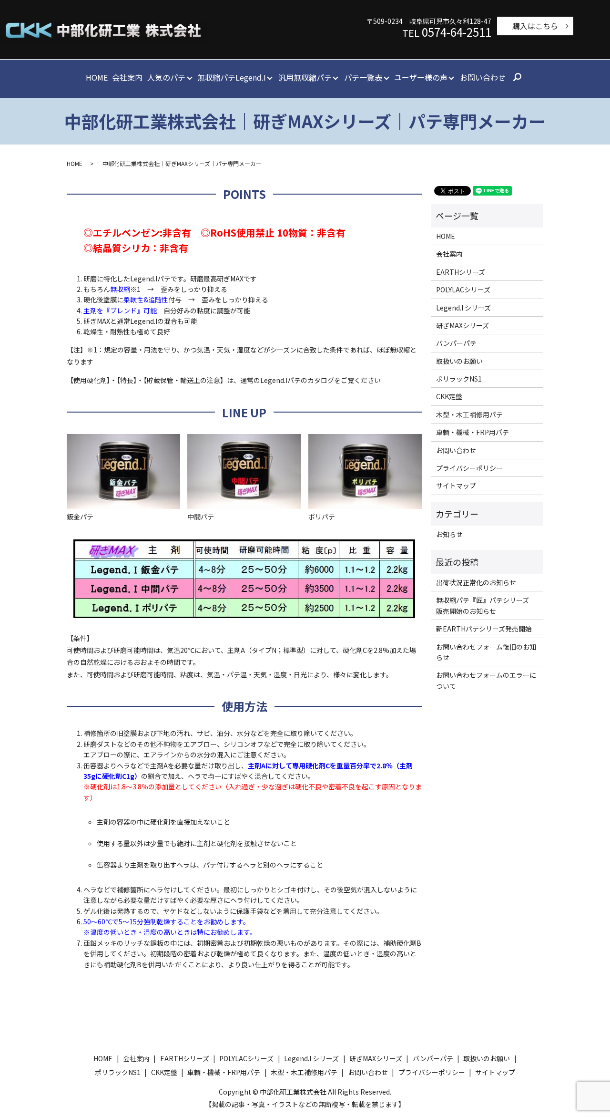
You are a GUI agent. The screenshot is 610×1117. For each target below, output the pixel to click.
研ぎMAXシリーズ (462, 325)
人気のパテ (166, 77)
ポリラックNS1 (459, 378)
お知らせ (449, 534)
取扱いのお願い (459, 361)
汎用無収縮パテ (305, 77)
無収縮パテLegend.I (231, 77)
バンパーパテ (456, 343)
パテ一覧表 (363, 77)
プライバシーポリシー (469, 468)
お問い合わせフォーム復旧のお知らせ (486, 652)
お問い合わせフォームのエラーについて (486, 680)
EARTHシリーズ (460, 272)
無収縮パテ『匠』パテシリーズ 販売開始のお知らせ (486, 605)
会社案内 (127, 77)
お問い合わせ (483, 77)
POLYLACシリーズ (463, 289)
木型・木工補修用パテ (469, 414)
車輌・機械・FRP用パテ (472, 432)
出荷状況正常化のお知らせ (476, 582)
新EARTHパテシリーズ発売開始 (484, 628)
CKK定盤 (449, 396)
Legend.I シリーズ (463, 307)
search (517, 78)
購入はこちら (535, 25)
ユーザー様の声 (420, 77)
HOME (97, 77)
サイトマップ (456, 485)
